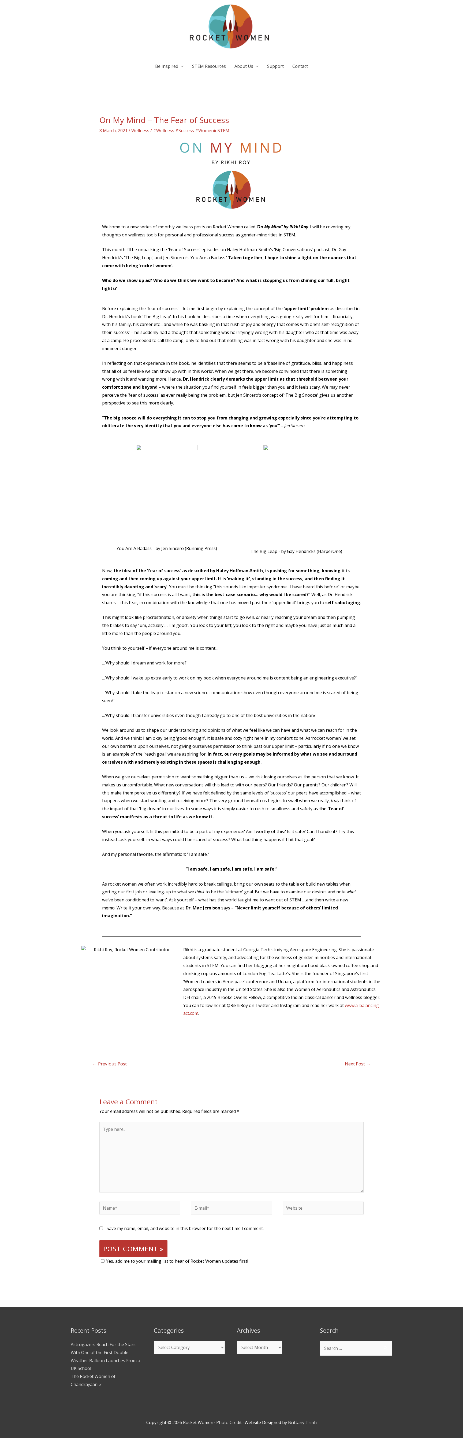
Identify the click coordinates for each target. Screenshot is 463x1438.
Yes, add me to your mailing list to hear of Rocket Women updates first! (177, 1261)
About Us (243, 66)
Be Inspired (166, 66)
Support (275, 66)
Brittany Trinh (302, 1422)
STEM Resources (209, 66)
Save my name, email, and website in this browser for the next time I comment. (185, 1228)
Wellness (140, 130)
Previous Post (109, 1064)
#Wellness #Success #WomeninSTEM (191, 130)
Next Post (358, 1064)
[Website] (323, 1209)
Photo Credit (229, 1422)
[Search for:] (356, 1348)
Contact (300, 66)
